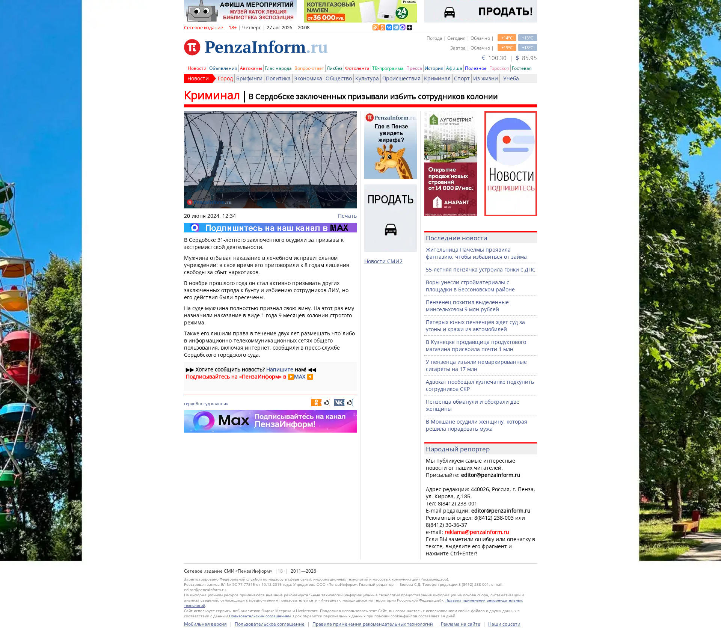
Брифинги (249, 78)
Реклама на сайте (460, 624)
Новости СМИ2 (383, 261)
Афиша (454, 68)
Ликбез (334, 68)
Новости (197, 68)
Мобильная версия (205, 624)
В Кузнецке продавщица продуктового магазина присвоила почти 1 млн (476, 345)
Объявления (223, 68)
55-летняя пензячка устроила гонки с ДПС (480, 269)
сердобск (193, 403)
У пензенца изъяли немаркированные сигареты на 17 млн (476, 365)
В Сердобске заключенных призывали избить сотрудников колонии (373, 96)
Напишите (279, 369)
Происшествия (401, 78)
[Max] (270, 227)
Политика (278, 78)
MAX (299, 376)
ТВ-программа (388, 68)
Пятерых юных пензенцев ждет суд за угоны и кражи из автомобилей (475, 325)
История (434, 68)
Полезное (476, 68)
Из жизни (485, 78)
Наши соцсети (504, 624)
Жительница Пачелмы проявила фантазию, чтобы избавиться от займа (476, 253)
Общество (339, 78)
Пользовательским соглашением (260, 615)
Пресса (414, 68)
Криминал (437, 78)
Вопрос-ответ (309, 68)
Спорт (462, 78)
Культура (367, 78)
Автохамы (251, 68)
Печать (347, 215)
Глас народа (278, 68)
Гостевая (522, 68)
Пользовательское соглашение (270, 624)
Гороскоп (499, 68)
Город (225, 78)
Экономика (308, 78)
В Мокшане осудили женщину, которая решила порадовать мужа (476, 425)
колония (219, 403)
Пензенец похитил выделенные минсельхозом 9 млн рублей (467, 306)
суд (207, 403)
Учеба (511, 78)
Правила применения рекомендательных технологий (372, 624)
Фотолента (357, 68)
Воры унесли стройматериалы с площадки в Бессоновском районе (470, 286)
